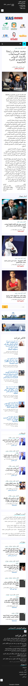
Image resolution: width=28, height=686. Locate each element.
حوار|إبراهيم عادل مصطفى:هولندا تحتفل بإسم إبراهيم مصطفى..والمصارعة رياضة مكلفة (11, 601)
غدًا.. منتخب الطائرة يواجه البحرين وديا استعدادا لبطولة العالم (11, 484)
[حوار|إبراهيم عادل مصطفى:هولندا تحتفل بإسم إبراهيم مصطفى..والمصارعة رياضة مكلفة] (22, 601)
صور (25, 669)
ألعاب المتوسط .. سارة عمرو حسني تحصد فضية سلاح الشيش (15, 261)
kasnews (14, 505)
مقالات (10, 437)
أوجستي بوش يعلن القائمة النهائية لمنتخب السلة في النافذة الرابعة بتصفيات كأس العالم (15, 225)
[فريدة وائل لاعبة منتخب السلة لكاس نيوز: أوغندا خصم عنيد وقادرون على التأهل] (22, 567)
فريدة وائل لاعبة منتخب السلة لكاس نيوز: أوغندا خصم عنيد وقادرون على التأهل (11, 566)
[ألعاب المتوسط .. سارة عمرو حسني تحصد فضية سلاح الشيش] (14, 246)
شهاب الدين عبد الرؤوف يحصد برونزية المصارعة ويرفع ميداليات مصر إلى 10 (16, 296)
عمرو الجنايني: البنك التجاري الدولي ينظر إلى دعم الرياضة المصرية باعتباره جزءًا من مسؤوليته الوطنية (14, 639)
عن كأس (24, 676)
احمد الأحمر (14, 445)
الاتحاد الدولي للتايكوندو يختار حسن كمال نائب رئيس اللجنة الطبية (20, 186)
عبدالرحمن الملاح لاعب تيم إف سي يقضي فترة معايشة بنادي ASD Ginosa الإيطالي (13, 534)
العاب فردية (20, 48)
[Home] (24, 43)
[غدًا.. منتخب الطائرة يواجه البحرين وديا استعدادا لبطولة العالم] (22, 486)
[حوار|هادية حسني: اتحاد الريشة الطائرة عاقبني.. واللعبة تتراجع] (22, 617)
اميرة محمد (21, 231)
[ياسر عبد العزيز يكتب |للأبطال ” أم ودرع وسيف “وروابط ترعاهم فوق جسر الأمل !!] (22, 500)
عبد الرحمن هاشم (19, 68)
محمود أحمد (20, 266)
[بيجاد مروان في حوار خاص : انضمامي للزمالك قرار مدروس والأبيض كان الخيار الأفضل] (22, 551)
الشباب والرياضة (22, 672)
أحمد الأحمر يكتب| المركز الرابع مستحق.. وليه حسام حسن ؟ (11, 440)
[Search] (2, 43)
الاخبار (24, 48)
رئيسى (16, 48)
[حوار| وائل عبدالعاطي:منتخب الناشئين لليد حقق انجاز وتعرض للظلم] (22, 583)
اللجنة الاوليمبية (23, 674)
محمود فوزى (23, 656)
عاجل (18, 221)
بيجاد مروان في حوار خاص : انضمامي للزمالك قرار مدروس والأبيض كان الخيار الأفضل (11, 550)
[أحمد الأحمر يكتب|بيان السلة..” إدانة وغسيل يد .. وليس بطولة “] (22, 456)
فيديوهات (24, 667)
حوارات (10, 546)
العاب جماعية (12, 451)
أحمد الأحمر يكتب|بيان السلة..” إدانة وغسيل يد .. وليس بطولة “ (11, 456)
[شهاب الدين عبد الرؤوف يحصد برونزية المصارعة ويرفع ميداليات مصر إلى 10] (14, 280)
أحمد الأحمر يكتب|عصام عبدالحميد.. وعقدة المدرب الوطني (12, 469)
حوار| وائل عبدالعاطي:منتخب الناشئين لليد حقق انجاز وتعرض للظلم (11, 583)
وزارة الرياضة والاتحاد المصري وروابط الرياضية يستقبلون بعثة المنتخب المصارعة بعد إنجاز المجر (15, 649)
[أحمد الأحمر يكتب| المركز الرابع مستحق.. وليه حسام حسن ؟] (22, 441)
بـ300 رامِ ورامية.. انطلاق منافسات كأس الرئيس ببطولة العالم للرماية (8, 187)
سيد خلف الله (13, 589)
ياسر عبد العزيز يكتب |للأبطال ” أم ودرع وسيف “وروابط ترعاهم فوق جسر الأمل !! (11, 499)
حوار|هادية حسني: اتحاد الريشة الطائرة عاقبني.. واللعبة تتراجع (11, 616)
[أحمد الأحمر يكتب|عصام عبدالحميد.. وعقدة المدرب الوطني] (22, 471)
